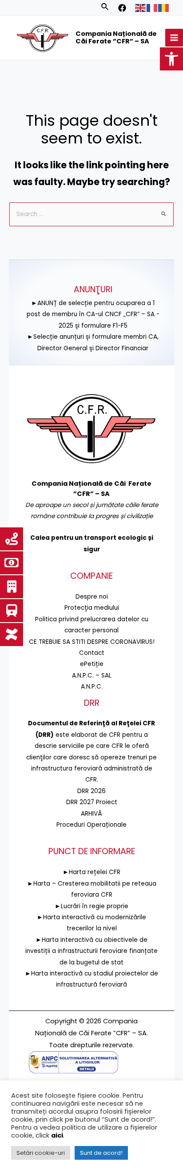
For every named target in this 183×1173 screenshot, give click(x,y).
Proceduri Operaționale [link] (91, 825)
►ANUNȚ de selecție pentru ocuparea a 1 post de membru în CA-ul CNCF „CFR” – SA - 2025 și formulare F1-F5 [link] (93, 314)
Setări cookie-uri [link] (40, 1153)
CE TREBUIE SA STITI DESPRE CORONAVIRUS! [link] (92, 642)
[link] (171, 58)
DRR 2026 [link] (91, 791)
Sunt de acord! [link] (101, 1153)
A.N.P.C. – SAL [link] (91, 675)
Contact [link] (91, 653)
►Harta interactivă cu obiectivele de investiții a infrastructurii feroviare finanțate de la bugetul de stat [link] (91, 951)
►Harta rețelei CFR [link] (91, 872)
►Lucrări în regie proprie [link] (91, 906)
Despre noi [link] (92, 596)
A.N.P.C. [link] (92, 686)
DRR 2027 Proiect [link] (91, 802)
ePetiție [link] (91, 664)
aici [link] (57, 1135)
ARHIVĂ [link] (91, 813)
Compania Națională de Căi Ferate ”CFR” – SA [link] (116, 37)
